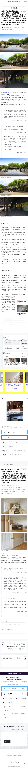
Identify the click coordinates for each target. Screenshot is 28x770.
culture (16, 27)
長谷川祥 (20, 487)
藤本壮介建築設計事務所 (6, 92)
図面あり (14, 491)
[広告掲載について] (24, 398)
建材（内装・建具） (22, 489)
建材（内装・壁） (5, 489)
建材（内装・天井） (13, 489)
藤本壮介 (6, 29)
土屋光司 (15, 487)
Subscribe (11, 446)
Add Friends (24, 442)
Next (26, 393)
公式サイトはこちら (6, 106)
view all (23, 337)
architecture (9, 27)
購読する (7, 741)
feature (22, 27)
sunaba (3, 487)
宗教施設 (11, 29)
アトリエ (13, 493)
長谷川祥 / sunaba (5, 554)
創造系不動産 (8, 493)
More (24, 450)
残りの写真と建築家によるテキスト (15, 615)
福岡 (3, 29)
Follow (23, 437)
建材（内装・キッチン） (6, 491)
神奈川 (3, 493)
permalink (11, 329)
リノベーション (22, 491)
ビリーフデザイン (9, 487)
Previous (24, 393)
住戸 (17, 491)
